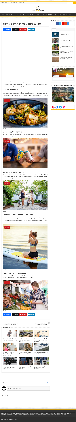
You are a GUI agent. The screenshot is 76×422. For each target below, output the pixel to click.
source (4, 128)
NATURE (16, 14)
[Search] (74, 3)
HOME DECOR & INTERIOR (41, 14)
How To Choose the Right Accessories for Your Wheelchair (25, 367)
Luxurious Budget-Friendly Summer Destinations (41, 323)
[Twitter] (60, 23)
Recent (53, 30)
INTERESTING (13, 20)
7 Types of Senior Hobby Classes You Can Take (25, 353)
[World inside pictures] (38, 8)
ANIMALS (50, 14)
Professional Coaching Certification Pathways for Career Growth (9, 354)
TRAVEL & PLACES (9, 14)
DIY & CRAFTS (23, 14)
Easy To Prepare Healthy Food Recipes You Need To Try (11, 323)
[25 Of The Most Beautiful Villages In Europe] (63, 94)
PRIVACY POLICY (14, 2)
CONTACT (7, 2)
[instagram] (68, 23)
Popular (58, 30)
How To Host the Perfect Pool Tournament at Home (10, 339)
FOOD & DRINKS (63, 14)
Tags (70, 30)
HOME (2, 2)
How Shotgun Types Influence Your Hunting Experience (24, 340)
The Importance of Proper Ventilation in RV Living (41, 353)
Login (48, 382)
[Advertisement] (26, 46)
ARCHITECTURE (30, 14)
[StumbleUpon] (65, 23)
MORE (70, 14)
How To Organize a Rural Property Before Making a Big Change (66, 46)
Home (3, 14)
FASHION (56, 14)
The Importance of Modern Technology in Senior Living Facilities (41, 340)
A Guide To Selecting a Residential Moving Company (40, 367)
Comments (64, 30)
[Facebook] (57, 23)
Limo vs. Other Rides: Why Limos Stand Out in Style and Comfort (9, 367)
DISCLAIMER (21, 2)
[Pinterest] (63, 23)
